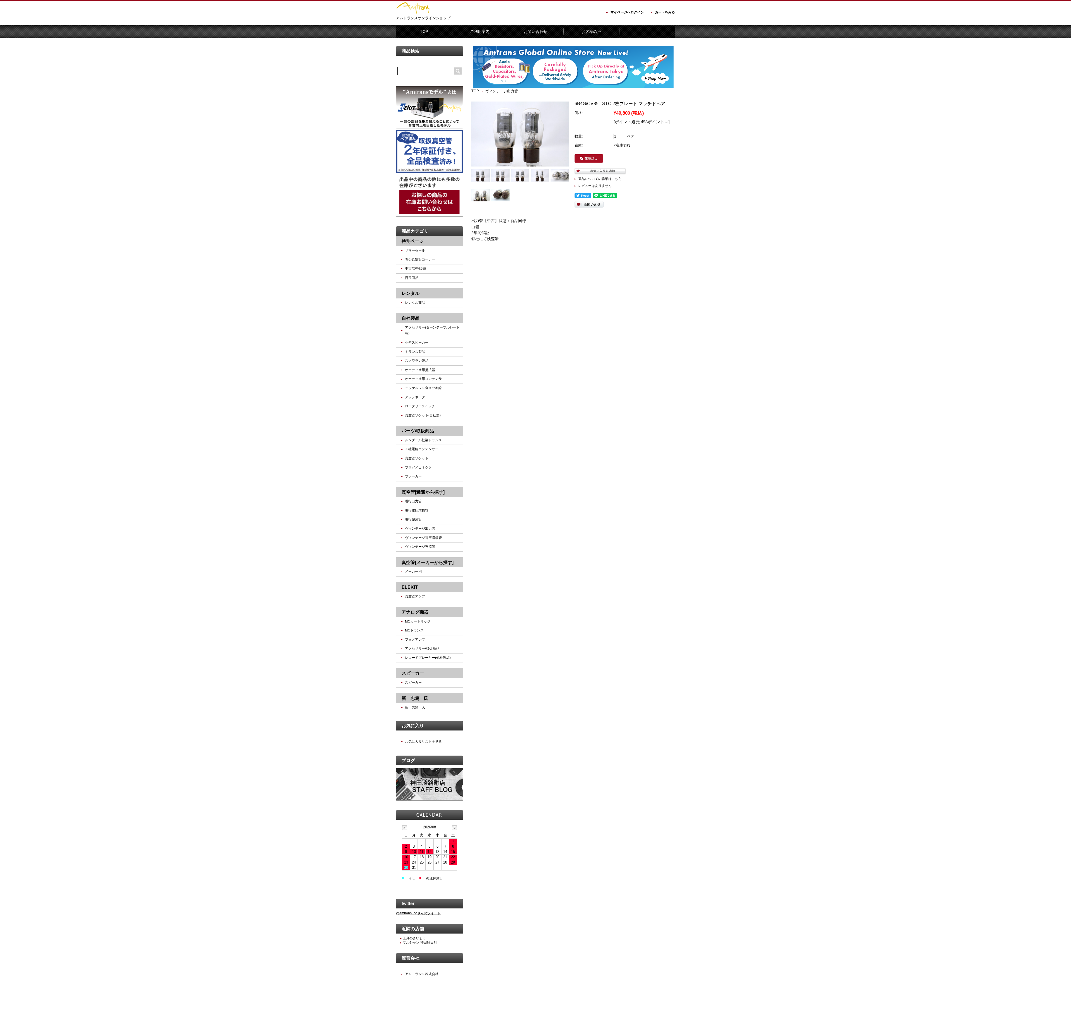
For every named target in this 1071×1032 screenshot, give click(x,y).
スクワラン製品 (416, 361)
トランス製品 (415, 352)
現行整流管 (413, 519)
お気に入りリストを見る (423, 742)
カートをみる (665, 12)
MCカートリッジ (417, 621)
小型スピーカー (416, 342)
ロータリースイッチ (420, 406)
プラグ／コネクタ (418, 467)
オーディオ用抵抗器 (420, 370)
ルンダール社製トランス (425, 440)
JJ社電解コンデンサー (421, 449)
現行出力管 (413, 501)
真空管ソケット (416, 458)
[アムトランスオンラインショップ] (413, 13)
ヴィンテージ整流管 (420, 547)
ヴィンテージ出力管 (501, 91)
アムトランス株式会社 (421, 974)
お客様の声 (591, 31)
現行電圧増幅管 (416, 510)
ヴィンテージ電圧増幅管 (423, 538)
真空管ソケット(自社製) (423, 415)
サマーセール (415, 250)
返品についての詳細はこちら (600, 179)
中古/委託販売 (415, 269)
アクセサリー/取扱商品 (422, 648)
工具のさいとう (414, 938)
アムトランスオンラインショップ (423, 18)
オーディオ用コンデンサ (423, 379)
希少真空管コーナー (420, 259)
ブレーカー (413, 476)
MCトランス (414, 630)
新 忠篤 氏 (415, 707)
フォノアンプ (415, 640)
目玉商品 (411, 278)
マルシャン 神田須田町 (419, 942)
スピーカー (413, 682)
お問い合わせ (535, 31)
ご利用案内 (479, 31)
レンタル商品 (415, 303)
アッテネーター (416, 397)
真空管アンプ (415, 596)
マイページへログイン (627, 12)
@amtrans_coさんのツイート (418, 913)
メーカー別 (413, 571)
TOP (424, 31)
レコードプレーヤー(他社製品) (428, 658)
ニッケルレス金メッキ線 (423, 388)
